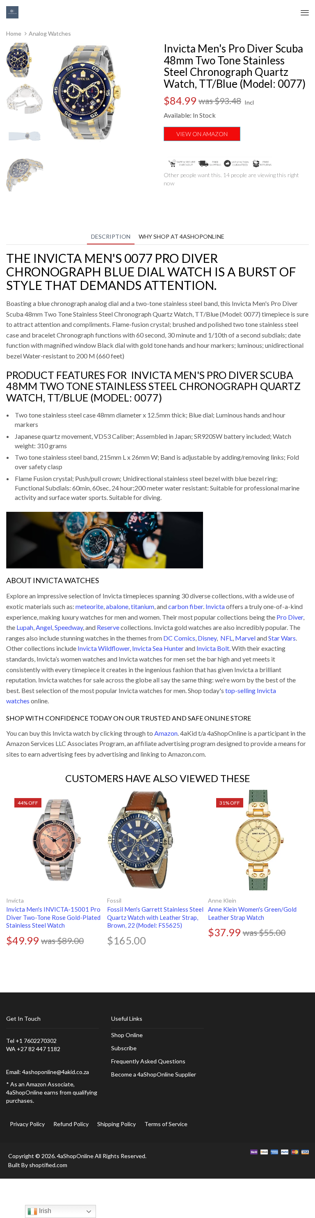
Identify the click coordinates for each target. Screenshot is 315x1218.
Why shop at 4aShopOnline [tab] (181, 236)
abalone (117, 606)
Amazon (166, 733)
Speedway (69, 627)
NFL (226, 638)
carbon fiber (185, 606)
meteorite (89, 606)
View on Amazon (202, 133)
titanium (142, 606)
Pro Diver (289, 617)
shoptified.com (48, 1164)
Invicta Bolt (212, 648)
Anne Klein (222, 900)
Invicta (215, 606)
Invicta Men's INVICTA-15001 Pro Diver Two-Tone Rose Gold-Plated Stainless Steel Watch (53, 917)
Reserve (108, 627)
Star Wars (282, 638)
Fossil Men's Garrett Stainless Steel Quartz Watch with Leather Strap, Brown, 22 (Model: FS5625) (155, 917)
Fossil (114, 900)
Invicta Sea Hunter (158, 648)
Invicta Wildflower (104, 648)
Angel (44, 627)
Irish (44, 1210)
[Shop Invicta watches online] (104, 539)
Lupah (24, 627)
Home (13, 33)
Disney (207, 638)
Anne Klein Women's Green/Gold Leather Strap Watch (252, 913)
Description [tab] (110, 236)
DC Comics (179, 638)
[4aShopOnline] (12, 11)
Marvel (245, 638)
